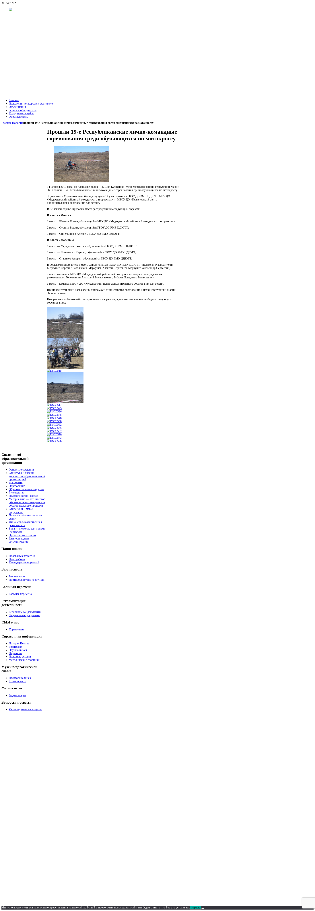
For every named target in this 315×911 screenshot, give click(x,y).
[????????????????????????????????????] (54, 418)
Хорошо (195, 907)
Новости (17, 122)
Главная (6, 122)
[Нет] (202, 908)
